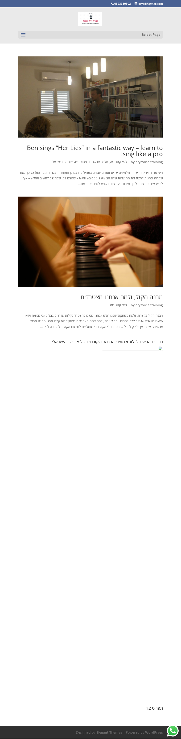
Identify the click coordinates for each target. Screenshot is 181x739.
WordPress (154, 732)
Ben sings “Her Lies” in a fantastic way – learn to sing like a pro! (95, 150)
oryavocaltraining (149, 162)
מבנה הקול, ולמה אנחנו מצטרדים (122, 297)
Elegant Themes (109, 732)
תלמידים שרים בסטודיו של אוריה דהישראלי (80, 162)
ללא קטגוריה (118, 162)
